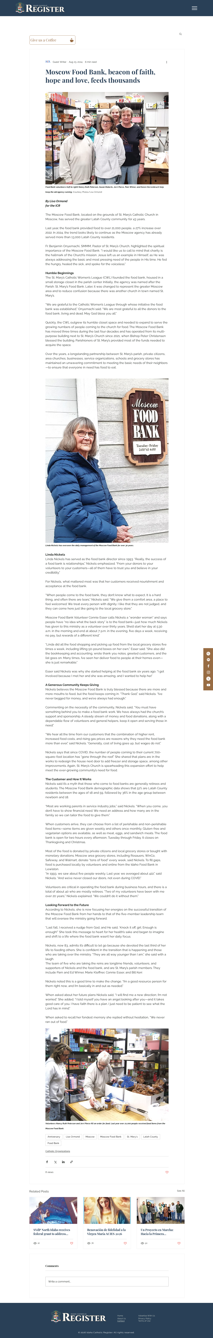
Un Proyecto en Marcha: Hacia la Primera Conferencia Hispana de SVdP (157, 1232)
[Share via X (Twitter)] (55, 1161)
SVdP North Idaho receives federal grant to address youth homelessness (51, 1232)
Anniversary (54, 1136)
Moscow (90, 1136)
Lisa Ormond (73, 1136)
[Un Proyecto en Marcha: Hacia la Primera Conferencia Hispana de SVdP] (161, 1210)
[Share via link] (71, 1161)
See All (181, 1190)
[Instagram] (208, 672)
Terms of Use (144, 1321)
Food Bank (53, 1143)
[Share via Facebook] (47, 1161)
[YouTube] (208, 685)
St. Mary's (132, 1136)
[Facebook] (208, 666)
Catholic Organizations (57, 1151)
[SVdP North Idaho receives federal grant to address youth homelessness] (53, 1210)
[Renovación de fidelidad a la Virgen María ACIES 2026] (107, 1210)
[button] (180, 33)
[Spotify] (208, 660)
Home (120, 1316)
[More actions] (167, 62)
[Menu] (194, 8)
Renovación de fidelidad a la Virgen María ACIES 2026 (106, 1232)
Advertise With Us (146, 1316)
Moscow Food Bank (110, 1136)
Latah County (150, 1136)
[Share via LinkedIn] (63, 1161)
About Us (121, 1318)
